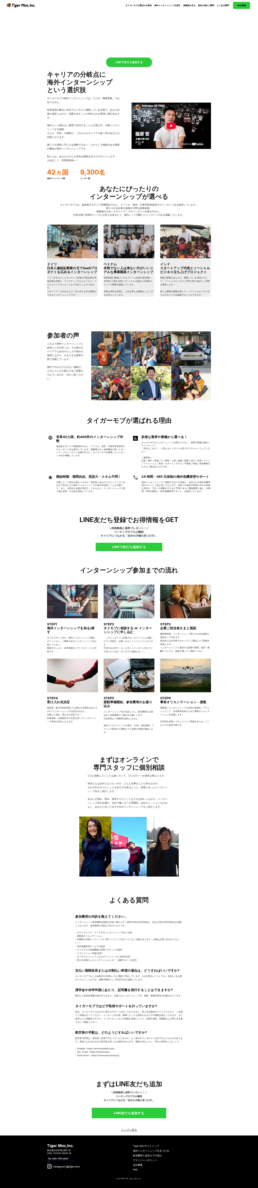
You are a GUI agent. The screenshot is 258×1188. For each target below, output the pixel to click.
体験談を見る (189, 5)
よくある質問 (223, 5)
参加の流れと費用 (206, 5)
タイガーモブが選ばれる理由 (139, 5)
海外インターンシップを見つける (151, 1150)
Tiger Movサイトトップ (146, 1146)
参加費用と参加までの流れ (147, 1155)
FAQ (135, 1169)
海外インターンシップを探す (167, 5)
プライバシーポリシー (145, 1160)
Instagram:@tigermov (66, 1166)
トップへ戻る (129, 1129)
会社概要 (138, 1164)
